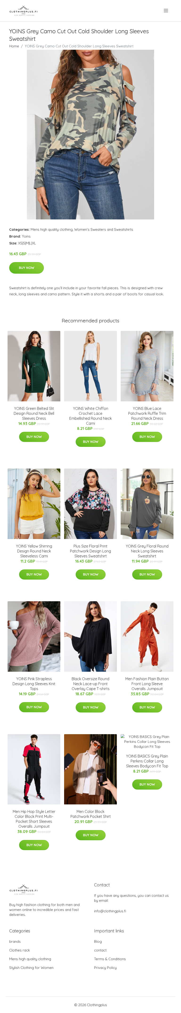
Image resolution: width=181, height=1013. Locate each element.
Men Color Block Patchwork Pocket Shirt (90, 814)
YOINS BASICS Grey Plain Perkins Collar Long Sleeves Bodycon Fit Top (147, 761)
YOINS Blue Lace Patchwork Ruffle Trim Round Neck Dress (147, 413)
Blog (98, 941)
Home (14, 46)
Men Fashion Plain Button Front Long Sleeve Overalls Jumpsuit (147, 683)
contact (100, 950)
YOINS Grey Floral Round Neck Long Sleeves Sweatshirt (147, 551)
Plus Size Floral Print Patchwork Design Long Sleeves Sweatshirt (90, 551)
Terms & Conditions (110, 959)
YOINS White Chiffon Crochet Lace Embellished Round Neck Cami (90, 416)
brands (15, 941)
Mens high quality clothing (52, 229)
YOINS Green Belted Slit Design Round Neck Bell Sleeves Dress (34, 413)
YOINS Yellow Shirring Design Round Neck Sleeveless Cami (34, 551)
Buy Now (26, 268)
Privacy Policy (105, 967)
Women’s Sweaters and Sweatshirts (103, 229)
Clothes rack (19, 950)
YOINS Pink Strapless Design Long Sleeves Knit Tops (33, 683)
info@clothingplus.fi (110, 911)
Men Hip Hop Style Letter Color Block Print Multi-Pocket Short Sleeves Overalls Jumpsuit (34, 819)
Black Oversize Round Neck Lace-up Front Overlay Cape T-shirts (91, 683)
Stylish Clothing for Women (31, 967)
